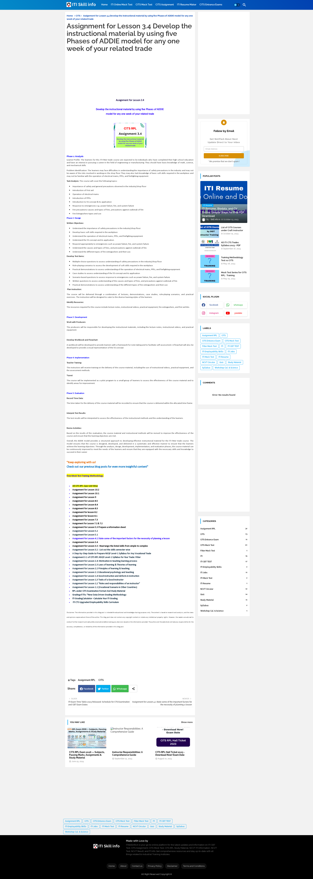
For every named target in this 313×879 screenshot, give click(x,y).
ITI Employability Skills (75, 826)
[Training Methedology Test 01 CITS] (209, 261)
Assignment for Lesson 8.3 (85, 508)
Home (104, 4)
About (123, 866)
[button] (237, 5)
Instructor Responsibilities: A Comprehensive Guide (127, 753)
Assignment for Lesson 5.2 (85, 531)
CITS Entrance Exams (211, 4)
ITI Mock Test (108, 826)
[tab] (104, 4)
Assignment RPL (86, 680)
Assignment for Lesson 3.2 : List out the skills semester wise (101, 550)
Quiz (152, 826)
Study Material (165, 826)
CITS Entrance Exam (102, 821)
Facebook (88, 689)
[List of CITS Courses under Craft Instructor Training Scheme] (209, 231)
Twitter (105, 689)
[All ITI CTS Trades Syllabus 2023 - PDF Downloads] (209, 246)
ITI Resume (123, 826)
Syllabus (180, 826)
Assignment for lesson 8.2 (84, 512)
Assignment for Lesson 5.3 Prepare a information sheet (99, 527)
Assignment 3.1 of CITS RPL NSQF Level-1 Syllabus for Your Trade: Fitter (106, 557)
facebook (213, 305)
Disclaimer (172, 866)
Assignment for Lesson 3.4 (85, 542)
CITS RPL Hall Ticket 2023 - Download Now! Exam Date (170, 753)
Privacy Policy (155, 866)
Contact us (137, 866)
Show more (187, 722)
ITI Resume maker (186, 4)
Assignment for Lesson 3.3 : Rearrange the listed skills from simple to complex (110, 546)
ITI (154, 821)
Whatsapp (122, 689)
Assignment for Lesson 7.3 (85, 520)
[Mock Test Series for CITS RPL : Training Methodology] (209, 276)
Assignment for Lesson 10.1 (85, 493)
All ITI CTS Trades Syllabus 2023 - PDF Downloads (231, 245)
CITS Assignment (165, 4)
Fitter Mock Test (141, 821)
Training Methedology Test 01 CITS (232, 259)
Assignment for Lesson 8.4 (85, 505)
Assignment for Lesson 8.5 (85, 501)
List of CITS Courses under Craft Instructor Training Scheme (232, 230)
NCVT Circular (139, 826)
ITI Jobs (94, 826)
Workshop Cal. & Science (76, 832)
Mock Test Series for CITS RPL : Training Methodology (233, 275)
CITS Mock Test (144, 4)
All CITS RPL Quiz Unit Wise (85, 486)
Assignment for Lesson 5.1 (85, 535)
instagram (214, 313)
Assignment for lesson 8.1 (84, 516)
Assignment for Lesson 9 (84, 497)
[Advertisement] (130, 75)
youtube (238, 313)
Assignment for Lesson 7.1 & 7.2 (87, 523)
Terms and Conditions (194, 866)
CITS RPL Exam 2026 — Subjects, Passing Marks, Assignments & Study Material (87, 755)
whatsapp (238, 305)
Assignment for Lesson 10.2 (85, 490)
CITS (78, 16)
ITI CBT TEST (165, 821)
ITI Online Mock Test (121, 4)
